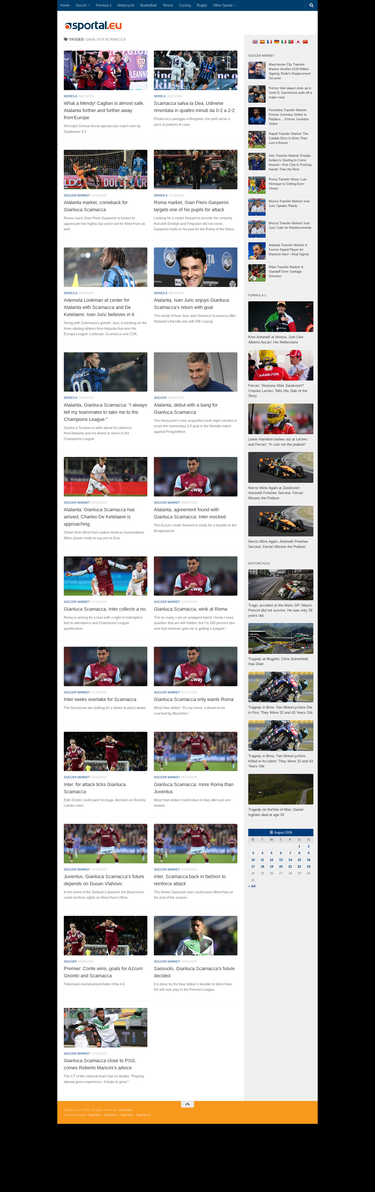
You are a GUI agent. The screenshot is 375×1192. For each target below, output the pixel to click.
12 (271, 860)
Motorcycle (126, 5)
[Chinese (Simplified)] (306, 42)
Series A (70, 96)
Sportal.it (94, 1115)
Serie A (159, 96)
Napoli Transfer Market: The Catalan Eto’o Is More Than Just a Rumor (288, 138)
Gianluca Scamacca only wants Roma (194, 699)
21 (290, 866)
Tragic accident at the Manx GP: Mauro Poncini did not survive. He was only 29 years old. (280, 610)
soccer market (77, 195)
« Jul (251, 886)
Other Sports (222, 5)
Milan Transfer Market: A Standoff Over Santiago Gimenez (286, 271)
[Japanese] (299, 42)
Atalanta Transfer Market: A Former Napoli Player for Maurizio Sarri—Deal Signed (289, 249)
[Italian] (284, 42)
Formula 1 (104, 5)
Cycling (185, 5)
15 (299, 860)
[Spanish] (263, 42)
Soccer (81, 5)
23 (308, 866)
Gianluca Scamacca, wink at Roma (190, 609)
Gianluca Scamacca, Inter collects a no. (105, 609)
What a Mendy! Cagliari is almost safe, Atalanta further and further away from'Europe (104, 110)
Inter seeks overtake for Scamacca (100, 699)
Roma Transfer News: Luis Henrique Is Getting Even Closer (288, 183)
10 (253, 860)
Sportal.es (143, 1115)
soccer (160, 397)
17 (253, 866)
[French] (270, 42)
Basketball (148, 5)
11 (262, 860)
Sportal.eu (111, 1115)
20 (281, 866)
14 (290, 860)
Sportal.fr (127, 1115)
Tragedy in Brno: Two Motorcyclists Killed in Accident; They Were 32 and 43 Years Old (280, 761)
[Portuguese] (291, 42)
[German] (277, 42)
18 (262, 866)
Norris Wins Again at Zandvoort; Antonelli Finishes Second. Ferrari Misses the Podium (275, 493)
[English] (256, 42)
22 (299, 866)
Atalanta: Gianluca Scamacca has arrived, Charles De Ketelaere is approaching (99, 517)
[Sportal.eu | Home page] (93, 26)
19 (271, 866)
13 (281, 860)
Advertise (125, 1110)
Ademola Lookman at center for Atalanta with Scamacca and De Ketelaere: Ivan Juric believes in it (99, 307)
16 (308, 860)
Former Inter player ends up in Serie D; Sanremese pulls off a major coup (290, 92)
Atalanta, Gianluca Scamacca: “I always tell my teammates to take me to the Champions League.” (105, 412)
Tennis (168, 5)
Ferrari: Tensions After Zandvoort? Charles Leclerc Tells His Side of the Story (277, 391)
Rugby (202, 5)
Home (65, 5)
